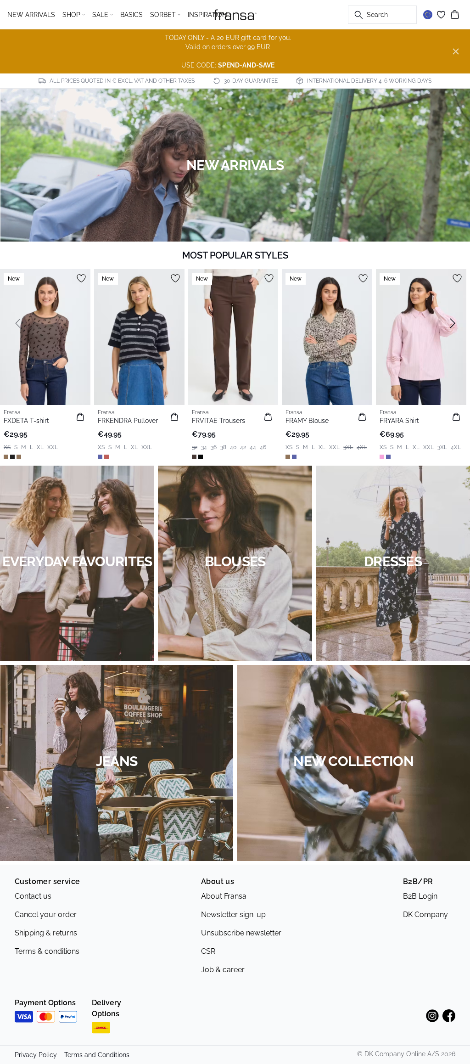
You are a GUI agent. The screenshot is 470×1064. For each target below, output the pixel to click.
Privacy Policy (36, 1054)
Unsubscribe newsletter (241, 933)
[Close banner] (456, 51)
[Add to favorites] (81, 278)
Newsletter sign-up (233, 914)
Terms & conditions (47, 951)
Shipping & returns (46, 933)
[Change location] (427, 14)
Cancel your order (46, 914)
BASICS (131, 14)
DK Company (425, 914)
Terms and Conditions (96, 1054)
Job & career (223, 969)
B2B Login (420, 896)
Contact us (33, 896)
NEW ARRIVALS (31, 14)
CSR (208, 951)
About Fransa (223, 896)
